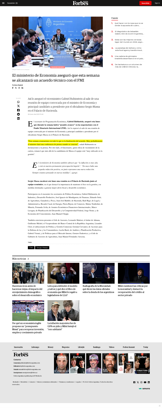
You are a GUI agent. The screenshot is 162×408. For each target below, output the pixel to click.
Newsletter (23, 382)
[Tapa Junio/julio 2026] (61, 363)
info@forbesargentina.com (27, 366)
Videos (111, 347)
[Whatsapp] (18, 102)
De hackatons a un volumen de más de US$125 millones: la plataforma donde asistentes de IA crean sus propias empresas (128, 65)
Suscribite (145, 3)
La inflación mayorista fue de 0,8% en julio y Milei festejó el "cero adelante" (61, 326)
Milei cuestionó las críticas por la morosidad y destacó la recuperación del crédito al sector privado (133, 290)
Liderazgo (35, 347)
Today (145, 347)
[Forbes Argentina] (81, 3)
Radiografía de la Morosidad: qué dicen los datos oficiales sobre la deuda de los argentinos (98, 289)
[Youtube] (145, 382)
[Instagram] (141, 382)
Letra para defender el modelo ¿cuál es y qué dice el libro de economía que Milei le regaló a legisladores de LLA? (62, 290)
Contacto (32, 382)
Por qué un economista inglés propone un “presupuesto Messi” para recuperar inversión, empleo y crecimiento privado (28, 328)
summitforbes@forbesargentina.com (30, 369)
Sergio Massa (42, 248)
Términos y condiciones (66, 382)
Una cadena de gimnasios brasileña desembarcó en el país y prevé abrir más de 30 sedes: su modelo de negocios (129, 57)
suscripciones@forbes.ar (29, 372)
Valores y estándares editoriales (47, 382)
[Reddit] (18, 114)
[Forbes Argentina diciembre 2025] (110, 363)
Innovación (18, 347)
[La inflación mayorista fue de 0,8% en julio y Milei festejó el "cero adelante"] (63, 310)
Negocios (65, 347)
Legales (78, 382)
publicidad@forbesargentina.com (30, 363)
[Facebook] (18, 110)
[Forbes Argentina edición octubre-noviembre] (126, 363)
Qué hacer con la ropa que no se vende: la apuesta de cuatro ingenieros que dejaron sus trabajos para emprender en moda (129, 24)
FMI (31, 248)
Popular (114, 18)
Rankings (96, 347)
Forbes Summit (129, 347)
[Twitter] (18, 106)
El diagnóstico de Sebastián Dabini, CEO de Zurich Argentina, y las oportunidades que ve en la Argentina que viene (129, 32)
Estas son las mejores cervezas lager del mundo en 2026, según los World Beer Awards (129, 41)
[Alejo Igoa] (94, 363)
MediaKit (16, 382)
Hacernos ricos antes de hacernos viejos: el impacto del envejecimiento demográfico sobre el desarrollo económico (27, 290)
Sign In (157, 3)
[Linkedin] (18, 119)
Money (50, 347)
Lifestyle (81, 347)
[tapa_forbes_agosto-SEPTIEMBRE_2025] (142, 363)
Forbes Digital (17, 85)
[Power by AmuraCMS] (144, 388)
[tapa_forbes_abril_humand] (78, 363)
